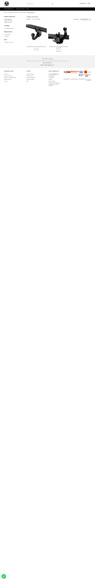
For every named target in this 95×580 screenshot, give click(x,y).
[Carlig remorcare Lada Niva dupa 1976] (36, 34)
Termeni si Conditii (8, 76)
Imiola (6, 36)
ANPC (27, 81)
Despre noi (6, 74)
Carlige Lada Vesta (8, 22)
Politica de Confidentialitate (10, 77)
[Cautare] (52, 4)
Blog (27, 9)
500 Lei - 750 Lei (8, 42)
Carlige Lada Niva (8, 19)
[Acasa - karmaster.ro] (11, 3)
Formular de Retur (30, 79)
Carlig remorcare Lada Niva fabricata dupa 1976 (58, 47)
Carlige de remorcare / (14, 12)
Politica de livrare (8, 79)
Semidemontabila (9, 28)
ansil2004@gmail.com (48, 65)
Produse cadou (20, 9)
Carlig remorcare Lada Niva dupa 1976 (36, 46)
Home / (6, 12)
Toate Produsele (9, 9)
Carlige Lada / (23, 12)
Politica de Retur (30, 76)
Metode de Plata (30, 74)
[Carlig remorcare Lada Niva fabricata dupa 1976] (58, 34)
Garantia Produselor (30, 77)
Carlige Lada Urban (8, 20)
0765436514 (48, 63)
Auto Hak (7, 34)
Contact (6, 81)
